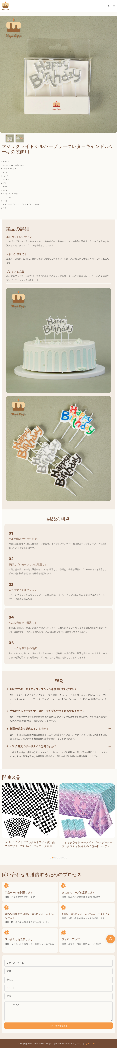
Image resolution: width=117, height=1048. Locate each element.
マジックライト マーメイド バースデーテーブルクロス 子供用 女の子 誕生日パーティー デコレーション (87, 844)
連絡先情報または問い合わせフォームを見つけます (29, 915)
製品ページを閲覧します (19, 892)
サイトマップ (91, 1043)
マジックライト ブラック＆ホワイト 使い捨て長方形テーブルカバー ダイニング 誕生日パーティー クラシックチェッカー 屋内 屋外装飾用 (30, 844)
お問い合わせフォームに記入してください (86, 914)
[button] (50, 857)
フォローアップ (71, 939)
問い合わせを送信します (19, 939)
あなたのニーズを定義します (78, 892)
